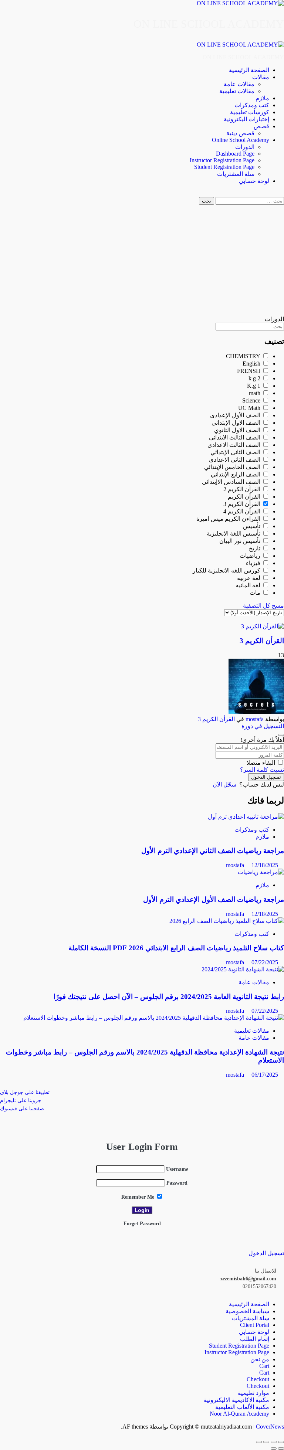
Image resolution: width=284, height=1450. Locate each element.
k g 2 (255, 378)
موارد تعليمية (253, 1393)
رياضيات (251, 556)
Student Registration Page (224, 167)
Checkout (258, 1379)
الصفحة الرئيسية (249, 70)
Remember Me (138, 1197)
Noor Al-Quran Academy (239, 1413)
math (255, 393)
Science (252, 400)
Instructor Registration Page (222, 160)
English (252, 363)
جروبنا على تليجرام (20, 1100)
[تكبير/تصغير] (281, 1442)
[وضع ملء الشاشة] (274, 1442)
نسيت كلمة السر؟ (262, 770)
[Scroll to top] (282, 1433)
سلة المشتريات (235, 174)
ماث (256, 593)
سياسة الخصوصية (247, 1311)
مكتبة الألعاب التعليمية (242, 1407)
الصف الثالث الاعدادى (234, 445)
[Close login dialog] (281, 735)
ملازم (262, 98)
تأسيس (252, 526)
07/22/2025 (264, 962)
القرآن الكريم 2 (242, 489)
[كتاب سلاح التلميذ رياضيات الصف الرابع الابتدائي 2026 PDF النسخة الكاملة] (226, 921)
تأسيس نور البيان (240, 541)
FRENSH (249, 371)
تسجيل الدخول (266, 777)
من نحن (259, 1359)
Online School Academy (240, 140)
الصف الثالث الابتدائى (235, 437)
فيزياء (254, 563)
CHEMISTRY (244, 356)
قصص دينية (240, 133)
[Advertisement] (142, 260)
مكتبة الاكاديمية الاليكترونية (236, 1400)
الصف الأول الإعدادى (236, 415)
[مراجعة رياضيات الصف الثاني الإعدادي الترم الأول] (246, 817)
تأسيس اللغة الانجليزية (234, 533)
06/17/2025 (264, 1075)
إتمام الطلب (254, 1339)
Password (176, 1183)
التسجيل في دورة (262, 726)
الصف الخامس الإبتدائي (233, 467)
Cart (264, 1366)
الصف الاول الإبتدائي (237, 423)
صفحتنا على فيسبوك (22, 1108)
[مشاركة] (266, 1442)
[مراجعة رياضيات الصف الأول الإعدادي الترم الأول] (261, 872)
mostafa (255, 719)
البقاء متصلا (261, 763)
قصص (261, 126)
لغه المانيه (249, 585)
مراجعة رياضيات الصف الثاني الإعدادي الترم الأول (212, 851)
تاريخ (255, 548)
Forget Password (142, 1223)
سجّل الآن (224, 784)
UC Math (250, 408)
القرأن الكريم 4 (242, 511)
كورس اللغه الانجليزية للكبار (227, 570)
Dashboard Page (235, 153)
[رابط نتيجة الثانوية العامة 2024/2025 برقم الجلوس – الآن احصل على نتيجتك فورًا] (243, 969)
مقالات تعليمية (236, 91)
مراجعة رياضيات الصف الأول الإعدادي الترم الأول (213, 899)
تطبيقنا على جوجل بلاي (25, 1092)
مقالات (260, 77)
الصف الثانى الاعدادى (235, 459)
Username (177, 1169)
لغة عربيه (249, 578)
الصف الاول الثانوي (238, 430)
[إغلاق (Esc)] (259, 1442)
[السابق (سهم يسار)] (281, 1448)
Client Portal (254, 1325)
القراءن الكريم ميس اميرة (229, 519)
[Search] (282, 193)
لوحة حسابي (254, 181)
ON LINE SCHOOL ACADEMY (208, 24)
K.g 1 (254, 386)
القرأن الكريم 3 (242, 504)
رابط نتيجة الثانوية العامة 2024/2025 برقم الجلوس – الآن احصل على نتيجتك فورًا (169, 997)
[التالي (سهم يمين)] (274, 1448)
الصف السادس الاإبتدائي (232, 482)
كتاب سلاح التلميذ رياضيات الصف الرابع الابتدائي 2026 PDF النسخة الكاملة (176, 948)
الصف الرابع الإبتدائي (236, 474)
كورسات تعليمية (249, 112)
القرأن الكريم (245, 496)
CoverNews (270, 1426)
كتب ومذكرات (251, 105)
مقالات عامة (239, 84)
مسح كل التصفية (263, 605)
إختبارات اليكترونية (246, 119)
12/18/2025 (264, 865)
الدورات (244, 147)
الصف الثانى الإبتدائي (236, 452)
